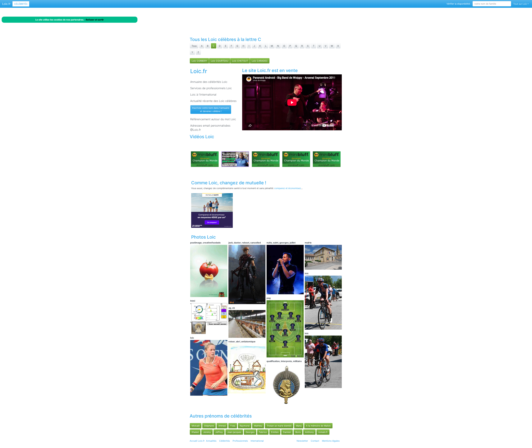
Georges (250, 432)
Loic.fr (6, 4)
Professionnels (240, 440)
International (257, 440)
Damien (287, 432)
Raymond (245, 425)
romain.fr (323, 432)
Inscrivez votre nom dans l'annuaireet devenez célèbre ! (210, 109)
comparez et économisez (287, 188)
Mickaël (196, 425)
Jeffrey (219, 432)
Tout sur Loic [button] (520, 3)
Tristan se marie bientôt (279, 425)
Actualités (211, 440)
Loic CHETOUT (240, 60)
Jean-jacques (234, 432)
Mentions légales (331, 440)
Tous (194, 45)
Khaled (195, 432)
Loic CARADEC (260, 60)
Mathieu (258, 425)
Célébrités (20, 3)
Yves (232, 425)
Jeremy (207, 432)
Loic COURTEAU (219, 60)
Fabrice (263, 432)
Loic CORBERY (199, 60)
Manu (299, 425)
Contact (315, 440)
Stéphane (209, 425)
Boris (298, 432)
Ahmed (222, 425)
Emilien (275, 432)
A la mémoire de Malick (318, 425)
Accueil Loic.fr (197, 440)
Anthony (309, 432)
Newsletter (302, 440)
